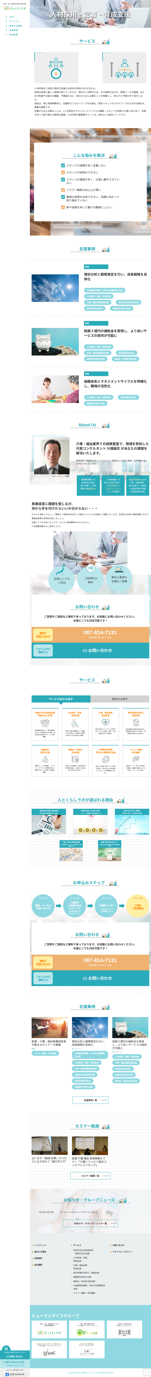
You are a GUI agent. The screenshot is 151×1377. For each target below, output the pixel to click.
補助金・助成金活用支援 (84, 1281)
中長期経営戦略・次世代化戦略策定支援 (89, 1287)
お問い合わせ (118, 1245)
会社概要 (13, 34)
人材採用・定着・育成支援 (81, 1259)
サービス (14, 21)
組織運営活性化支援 (82, 1276)
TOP (11, 17)
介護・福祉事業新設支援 (80, 1267)
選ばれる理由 (15, 26)
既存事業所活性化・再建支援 (86, 1272)
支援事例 (13, 30)
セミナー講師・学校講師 (84, 1292)
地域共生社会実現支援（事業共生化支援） (83, 1252)
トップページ (40, 1245)
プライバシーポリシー (122, 1251)
